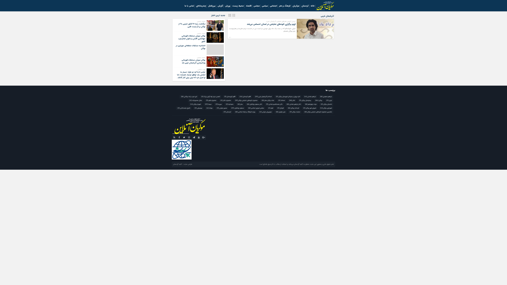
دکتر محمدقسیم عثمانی (274, 104)
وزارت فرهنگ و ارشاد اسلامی (245, 112)
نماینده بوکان (295, 112)
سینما (208, 104)
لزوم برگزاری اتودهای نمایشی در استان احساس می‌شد (271, 24)
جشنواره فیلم (211, 100)
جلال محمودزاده (195, 100)
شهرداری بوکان (326, 108)
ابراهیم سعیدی (326, 97)
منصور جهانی (222, 108)
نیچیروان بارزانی (265, 112)
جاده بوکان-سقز (268, 100)
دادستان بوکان (326, 104)
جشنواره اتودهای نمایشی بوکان (246, 100)
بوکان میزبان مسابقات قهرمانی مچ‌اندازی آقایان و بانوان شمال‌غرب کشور (191, 38)
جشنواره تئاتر (225, 100)
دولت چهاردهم (311, 104)
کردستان (305, 6)
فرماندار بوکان (293, 108)
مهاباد (209, 108)
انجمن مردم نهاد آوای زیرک (210, 97)
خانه (312, 6)
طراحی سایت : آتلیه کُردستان (182, 164)
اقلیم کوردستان (229, 97)
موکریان (295, 6)
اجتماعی (273, 6)
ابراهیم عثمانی (310, 97)
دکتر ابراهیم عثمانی (294, 104)
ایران (329, 100)
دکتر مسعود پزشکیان (254, 104)
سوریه (219, 104)
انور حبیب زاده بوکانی (189, 97)
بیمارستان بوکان (305, 100)
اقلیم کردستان (245, 97)
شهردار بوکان (195, 104)
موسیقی (198, 108)
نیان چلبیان (280, 112)
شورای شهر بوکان (309, 108)
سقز (240, 104)
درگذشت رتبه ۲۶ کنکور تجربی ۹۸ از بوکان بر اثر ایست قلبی (192, 25)
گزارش (220, 6)
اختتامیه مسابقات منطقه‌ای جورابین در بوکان (190, 47)
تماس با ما (189, 6)
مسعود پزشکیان (237, 108)
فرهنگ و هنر (284, 6)
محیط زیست (238, 6)
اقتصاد (248, 6)
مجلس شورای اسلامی (256, 108)
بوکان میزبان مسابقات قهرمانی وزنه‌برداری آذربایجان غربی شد (193, 61)
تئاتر (292, 100)
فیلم (270, 108)
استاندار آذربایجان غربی (263, 97)
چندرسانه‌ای (201, 6)
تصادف (281, 100)
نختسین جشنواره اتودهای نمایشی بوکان (318, 112)
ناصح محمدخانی (184, 108)
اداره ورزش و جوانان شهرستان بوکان (288, 97)
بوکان (318, 100)
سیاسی (265, 6)
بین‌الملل (211, 6)
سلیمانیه (229, 104)
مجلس (256, 6)
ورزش (227, 6)
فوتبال (280, 108)
